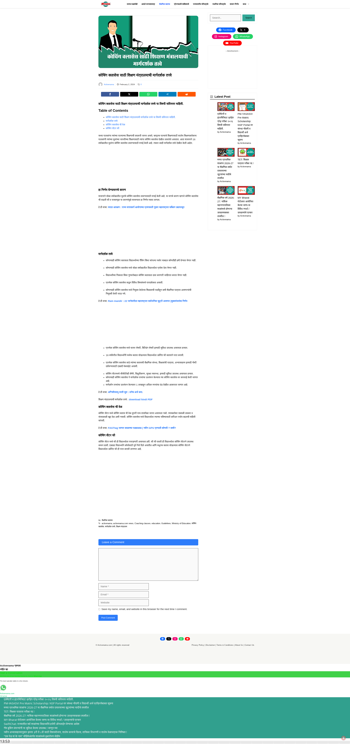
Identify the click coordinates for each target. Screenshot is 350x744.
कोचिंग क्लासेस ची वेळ (115, 124)
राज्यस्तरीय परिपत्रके (200, 4)
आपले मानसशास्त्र (148, 4)
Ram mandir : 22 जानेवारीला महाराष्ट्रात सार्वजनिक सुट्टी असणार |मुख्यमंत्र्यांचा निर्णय (147, 301)
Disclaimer (210, 645)
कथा (244, 4)
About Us (239, 645)
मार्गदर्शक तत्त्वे (110, 526)
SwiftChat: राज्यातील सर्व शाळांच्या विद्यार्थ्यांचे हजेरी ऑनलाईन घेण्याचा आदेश (41, 724)
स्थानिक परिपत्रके (219, 4)
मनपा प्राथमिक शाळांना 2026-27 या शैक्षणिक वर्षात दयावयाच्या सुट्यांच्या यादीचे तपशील (46, 707)
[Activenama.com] (105, 4)
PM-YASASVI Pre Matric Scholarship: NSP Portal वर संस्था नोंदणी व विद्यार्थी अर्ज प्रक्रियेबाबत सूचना (58, 703)
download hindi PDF (141, 399)
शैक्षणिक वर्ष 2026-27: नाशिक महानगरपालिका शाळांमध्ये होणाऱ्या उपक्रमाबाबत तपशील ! (47, 715)
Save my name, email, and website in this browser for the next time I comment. (144, 609)
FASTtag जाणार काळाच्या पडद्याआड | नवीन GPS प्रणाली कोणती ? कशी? (142, 428)
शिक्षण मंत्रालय (121, 526)
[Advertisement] (148, 168)
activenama (107, 523)
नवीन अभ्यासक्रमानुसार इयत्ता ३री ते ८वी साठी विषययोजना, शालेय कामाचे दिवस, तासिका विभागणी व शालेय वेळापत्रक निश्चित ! (65, 732)
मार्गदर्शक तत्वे (112, 121)
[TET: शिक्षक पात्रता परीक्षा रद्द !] (246, 153)
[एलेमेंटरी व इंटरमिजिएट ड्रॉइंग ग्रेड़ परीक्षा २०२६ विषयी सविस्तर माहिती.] (226, 107)
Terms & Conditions (225, 645)
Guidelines (166, 523)
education (156, 523)
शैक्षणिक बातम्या (164, 4)
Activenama (109, 84)
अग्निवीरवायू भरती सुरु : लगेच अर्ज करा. (125, 392)
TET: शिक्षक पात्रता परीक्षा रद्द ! (19, 711)
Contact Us (249, 645)
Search (248, 18)
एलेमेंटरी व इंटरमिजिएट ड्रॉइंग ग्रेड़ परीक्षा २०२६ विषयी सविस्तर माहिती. (225, 121)
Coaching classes (143, 523)
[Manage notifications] (343, 738)
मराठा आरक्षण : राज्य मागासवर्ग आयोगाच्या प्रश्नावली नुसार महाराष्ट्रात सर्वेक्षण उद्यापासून (146, 207)
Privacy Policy (198, 645)
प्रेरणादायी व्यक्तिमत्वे (181, 4)
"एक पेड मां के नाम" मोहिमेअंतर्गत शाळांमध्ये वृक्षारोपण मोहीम (32, 736)
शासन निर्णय (234, 4)
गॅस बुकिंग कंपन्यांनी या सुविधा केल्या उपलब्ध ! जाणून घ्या (31, 728)
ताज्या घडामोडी (132, 4)
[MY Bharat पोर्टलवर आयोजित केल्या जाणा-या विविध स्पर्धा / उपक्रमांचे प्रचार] (246, 191)
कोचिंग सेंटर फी (112, 128)
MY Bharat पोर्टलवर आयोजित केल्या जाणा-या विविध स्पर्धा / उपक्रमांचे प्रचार (245, 205)
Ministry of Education (181, 523)
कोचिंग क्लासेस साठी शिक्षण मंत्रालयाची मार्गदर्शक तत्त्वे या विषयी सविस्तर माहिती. (141, 117)
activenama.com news (123, 523)
